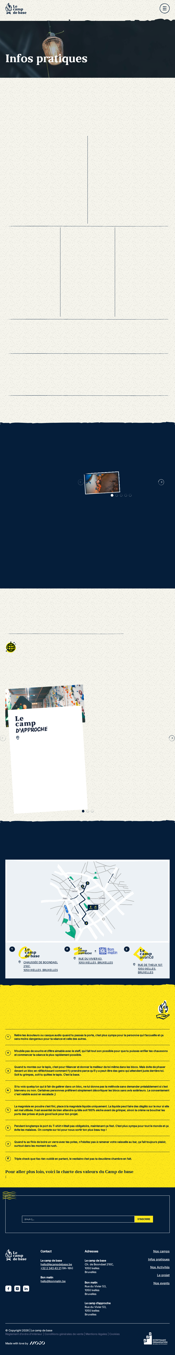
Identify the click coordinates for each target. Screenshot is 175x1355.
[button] (164, 8)
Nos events (161, 1283)
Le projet (163, 1275)
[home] (15, 8)
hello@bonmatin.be (53, 1281)
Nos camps (161, 1251)
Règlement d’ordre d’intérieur (23, 1334)
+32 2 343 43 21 (51, 1268)
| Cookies (114, 1334)
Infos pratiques (159, 1259)
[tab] (112, 495)
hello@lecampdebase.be (56, 1264)
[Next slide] (161, 482)
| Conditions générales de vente (63, 1334)
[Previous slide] (81, 482)
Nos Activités (160, 1267)
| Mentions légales (95, 1334)
